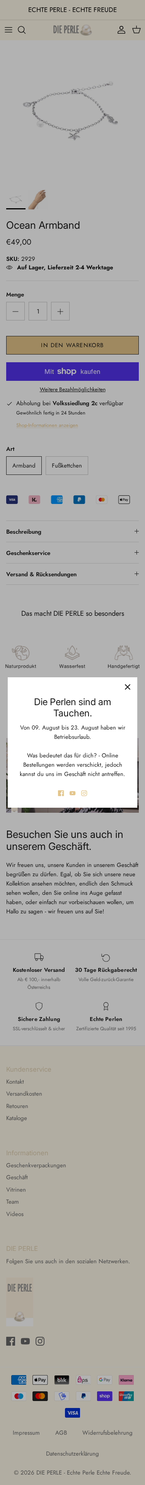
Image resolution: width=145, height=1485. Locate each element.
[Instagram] (84, 793)
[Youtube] (72, 793)
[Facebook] (61, 793)
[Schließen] (127, 686)
